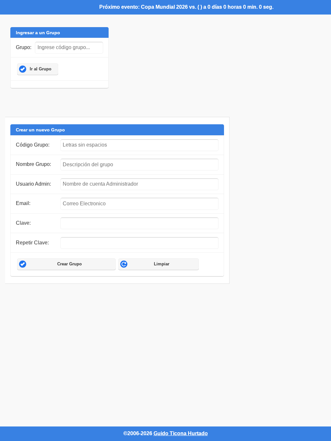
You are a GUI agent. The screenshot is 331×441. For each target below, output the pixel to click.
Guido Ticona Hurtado (181, 433)
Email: (23, 203)
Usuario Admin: (33, 184)
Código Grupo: (32, 145)
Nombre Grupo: (33, 164)
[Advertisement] (122, 298)
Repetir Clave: (32, 242)
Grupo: (23, 47)
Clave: (23, 223)
